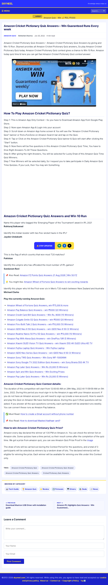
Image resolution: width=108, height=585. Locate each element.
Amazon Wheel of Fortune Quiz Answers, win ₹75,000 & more (37, 305)
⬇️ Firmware (57, 489)
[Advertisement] (54, 189)
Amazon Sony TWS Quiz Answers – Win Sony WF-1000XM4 (36, 357)
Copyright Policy (70, 581)
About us (44, 581)
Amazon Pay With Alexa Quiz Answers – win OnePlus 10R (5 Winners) (41, 338)
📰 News (94, 489)
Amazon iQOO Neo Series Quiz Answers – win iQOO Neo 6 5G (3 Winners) (44, 353)
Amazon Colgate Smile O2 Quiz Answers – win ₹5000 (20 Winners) (40, 319)
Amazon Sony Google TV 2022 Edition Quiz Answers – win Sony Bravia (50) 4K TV (48, 362)
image (90, 440)
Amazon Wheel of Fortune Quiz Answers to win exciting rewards (56, 282)
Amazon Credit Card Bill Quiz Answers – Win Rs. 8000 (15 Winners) (40, 314)
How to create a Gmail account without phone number (47, 414)
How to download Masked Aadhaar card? (40, 420)
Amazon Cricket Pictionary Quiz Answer (58, 468)
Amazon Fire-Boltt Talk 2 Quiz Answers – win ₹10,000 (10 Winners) (40, 324)
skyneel (7, 3)
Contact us (55, 581)
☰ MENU (6, 11)
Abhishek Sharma (25, 36)
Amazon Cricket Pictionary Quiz (24, 468)
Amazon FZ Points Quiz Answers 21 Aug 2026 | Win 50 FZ (48, 275)
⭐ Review (44, 489)
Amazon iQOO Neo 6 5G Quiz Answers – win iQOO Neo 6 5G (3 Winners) (43, 329)
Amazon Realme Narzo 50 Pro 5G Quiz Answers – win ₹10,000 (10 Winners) (44, 334)
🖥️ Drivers (71, 489)
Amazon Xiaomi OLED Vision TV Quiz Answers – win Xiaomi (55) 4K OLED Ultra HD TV (49, 343)
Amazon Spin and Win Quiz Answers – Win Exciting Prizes (36, 371)
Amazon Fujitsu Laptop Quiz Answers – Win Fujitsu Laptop (36, 348)
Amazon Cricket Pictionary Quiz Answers (22, 473)
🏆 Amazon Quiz (29, 489)
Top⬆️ (83, 581)
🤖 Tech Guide (12, 489)
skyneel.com (19, 577)
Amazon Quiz (10, 36)
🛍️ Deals (83, 489)
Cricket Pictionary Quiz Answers (56, 473)
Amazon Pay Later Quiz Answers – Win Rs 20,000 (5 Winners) (37, 367)
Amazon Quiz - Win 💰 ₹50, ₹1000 (59, 16)
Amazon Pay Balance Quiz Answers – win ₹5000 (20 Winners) (37, 310)
